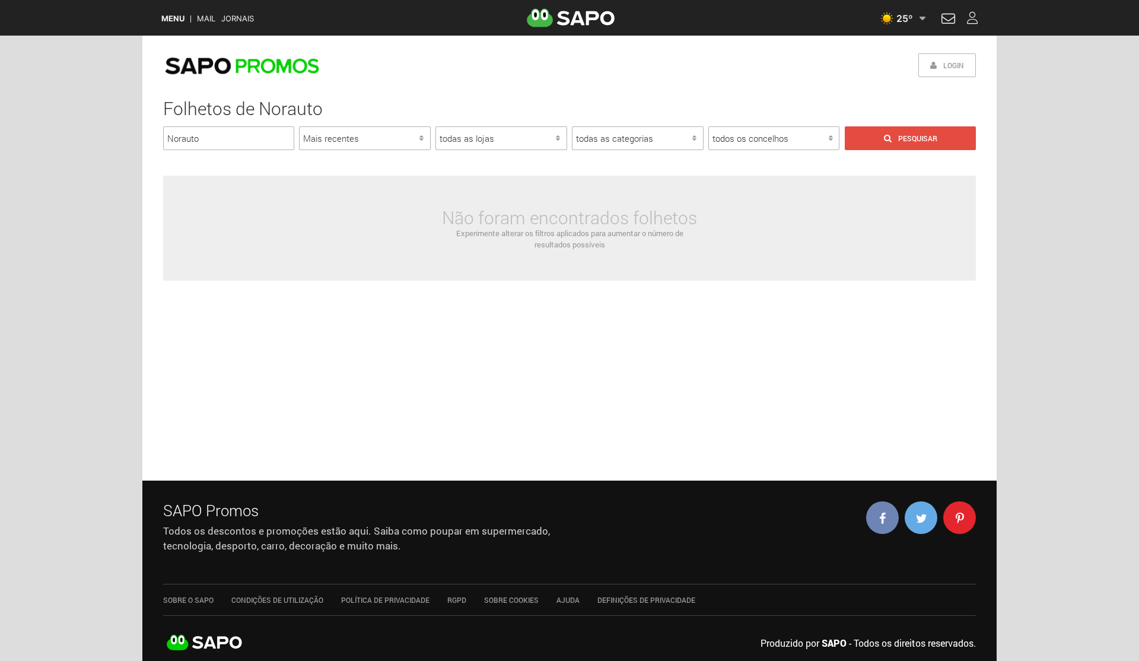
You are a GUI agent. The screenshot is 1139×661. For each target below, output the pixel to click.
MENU (172, 19)
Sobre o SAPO (188, 600)
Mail (206, 19)
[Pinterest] (959, 517)
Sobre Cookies (511, 600)
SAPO (204, 643)
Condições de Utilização (277, 600)
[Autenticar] (948, 20)
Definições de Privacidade (646, 600)
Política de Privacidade (385, 600)
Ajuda (568, 600)
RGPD (456, 600)
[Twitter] (921, 517)
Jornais (237, 19)
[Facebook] (882, 517)
